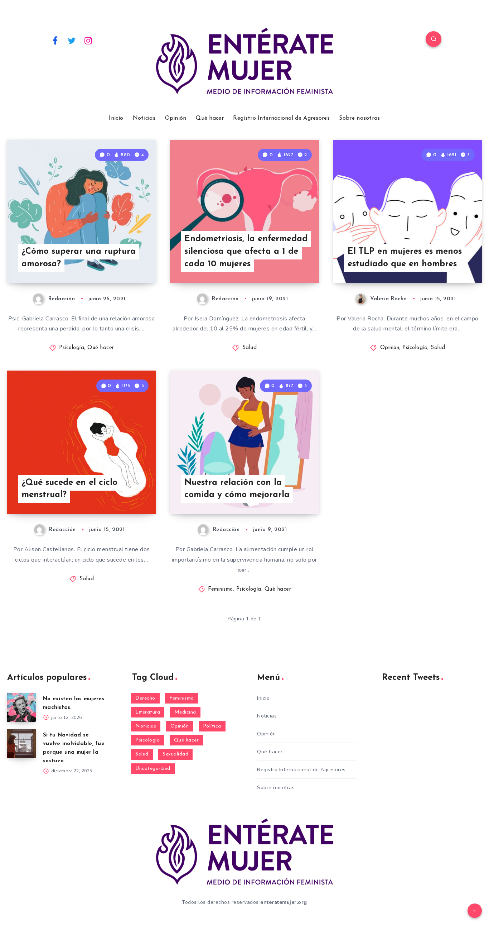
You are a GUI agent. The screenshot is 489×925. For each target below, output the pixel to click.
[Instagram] (88, 40)
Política (212, 726)
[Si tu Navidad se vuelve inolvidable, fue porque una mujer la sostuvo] (21, 743)
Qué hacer (210, 118)
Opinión (176, 118)
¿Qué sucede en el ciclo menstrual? (69, 489)
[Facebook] (55, 40)
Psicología (71, 348)
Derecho (145, 698)
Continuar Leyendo (120, 261)
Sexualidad (175, 754)
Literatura (147, 712)
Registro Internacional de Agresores (281, 118)
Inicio (116, 118)
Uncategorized (152, 768)
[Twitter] (72, 40)
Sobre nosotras (359, 118)
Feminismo (220, 589)
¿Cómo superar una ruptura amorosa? (78, 257)
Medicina (185, 712)
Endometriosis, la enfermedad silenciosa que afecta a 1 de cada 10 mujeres (246, 251)
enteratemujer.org (283, 902)
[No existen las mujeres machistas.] (21, 707)
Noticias (144, 118)
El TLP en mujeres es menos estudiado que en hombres (405, 257)
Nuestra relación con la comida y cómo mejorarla (237, 489)
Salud (249, 348)
